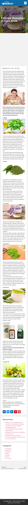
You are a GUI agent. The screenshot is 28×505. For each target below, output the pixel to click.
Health (17, 68)
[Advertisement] (14, 48)
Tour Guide (8, 458)
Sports (7, 456)
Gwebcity (17, 501)
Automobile (8, 448)
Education (8, 452)
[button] (25, 3)
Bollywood (8, 450)
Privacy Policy (16, 502)
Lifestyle (7, 455)
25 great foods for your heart (13, 435)
